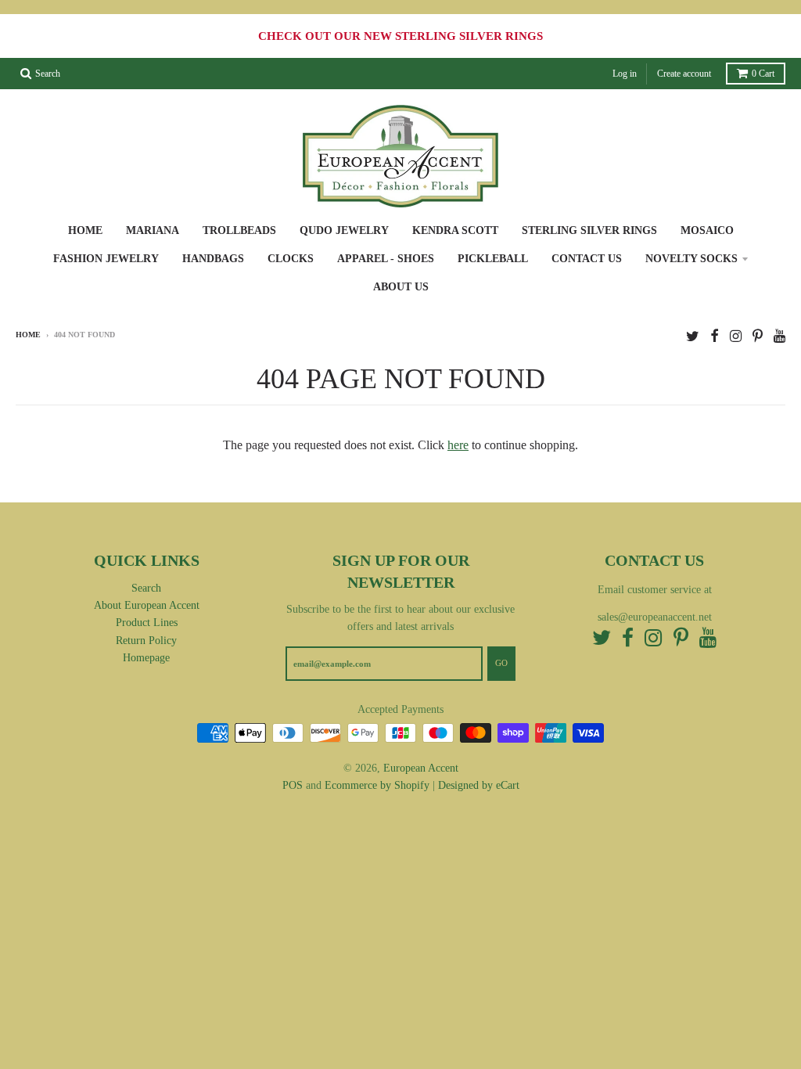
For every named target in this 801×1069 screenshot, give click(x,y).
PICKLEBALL (493, 259)
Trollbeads (239, 230)
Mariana (152, 230)
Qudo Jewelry (344, 230)
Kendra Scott (455, 230)
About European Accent (146, 605)
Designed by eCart (478, 785)
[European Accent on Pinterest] (758, 336)
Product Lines (147, 622)
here (458, 445)
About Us (401, 287)
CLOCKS (291, 259)
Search (146, 588)
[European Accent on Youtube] (779, 336)
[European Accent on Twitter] (692, 336)
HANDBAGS (213, 259)
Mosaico (707, 230)
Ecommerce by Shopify (377, 785)
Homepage (146, 658)
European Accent (420, 768)
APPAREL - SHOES (385, 259)
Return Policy (146, 640)
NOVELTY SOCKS (691, 259)
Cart (763, 73)
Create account (684, 73)
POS (292, 785)
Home (85, 230)
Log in (624, 73)
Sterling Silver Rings (589, 230)
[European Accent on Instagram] (736, 336)
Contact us (586, 259)
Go (501, 663)
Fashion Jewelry (106, 259)
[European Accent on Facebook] (714, 336)
